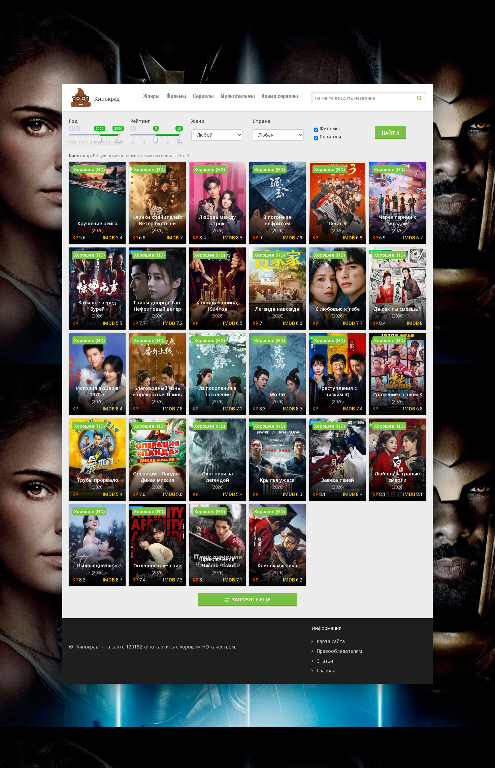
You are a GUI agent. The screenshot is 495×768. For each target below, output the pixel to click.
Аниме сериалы (280, 96)
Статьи (325, 661)
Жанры (151, 96)
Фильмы (176, 96)
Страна (262, 121)
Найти (390, 133)
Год (73, 121)
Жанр (197, 121)
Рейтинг (140, 121)
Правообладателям (339, 651)
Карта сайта (331, 641)
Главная (326, 670)
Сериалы (203, 96)
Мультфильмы (238, 96)
